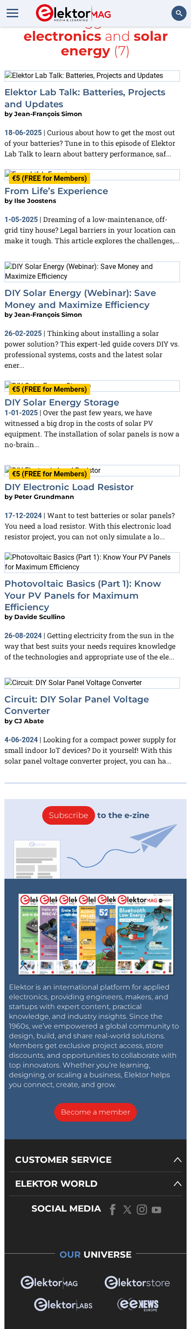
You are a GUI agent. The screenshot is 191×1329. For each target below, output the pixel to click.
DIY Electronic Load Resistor (69, 487)
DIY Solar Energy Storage (61, 402)
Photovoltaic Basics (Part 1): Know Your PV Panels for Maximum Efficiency (82, 595)
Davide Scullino (39, 617)
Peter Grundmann (44, 497)
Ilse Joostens (35, 201)
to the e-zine (99, 815)
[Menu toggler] (12, 13)
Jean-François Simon (48, 114)
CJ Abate (29, 721)
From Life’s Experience (56, 191)
